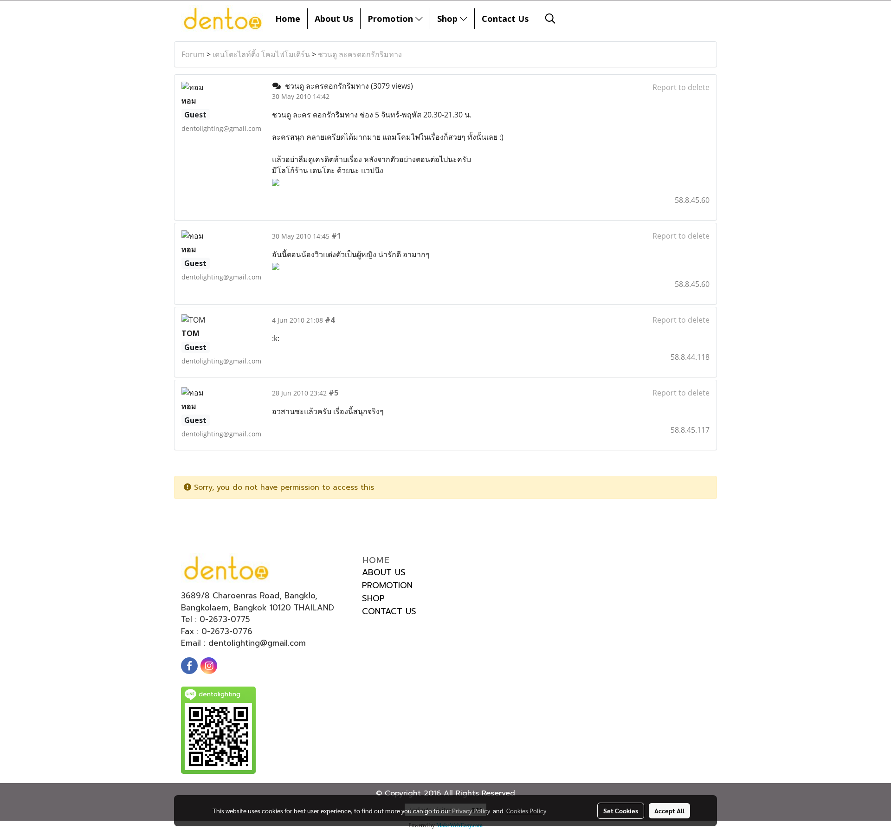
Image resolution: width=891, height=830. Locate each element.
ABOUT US (384, 572)
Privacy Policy (471, 810)
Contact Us (505, 18)
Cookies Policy (526, 810)
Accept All (669, 810)
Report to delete (681, 87)
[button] (550, 18)
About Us (334, 18)
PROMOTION (387, 585)
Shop (448, 18)
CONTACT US (389, 611)
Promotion (391, 18)
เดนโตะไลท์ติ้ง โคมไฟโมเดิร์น (261, 54)
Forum (193, 54)
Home (287, 18)
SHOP (373, 598)
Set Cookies (620, 810)
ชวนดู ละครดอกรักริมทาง (360, 54)
